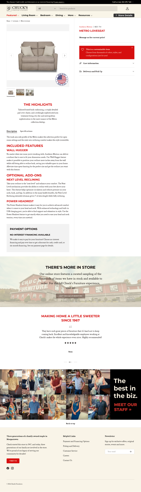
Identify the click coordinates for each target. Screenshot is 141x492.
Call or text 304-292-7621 (121, 2)
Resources (84, 15)
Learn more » (59, 2)
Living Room (28, 15)
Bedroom (45, 15)
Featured (12, 15)
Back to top (70, 423)
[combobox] (76, 8)
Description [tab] (12, 131)
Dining (59, 15)
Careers (66, 455)
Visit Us (13, 461)
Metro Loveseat (25, 21)
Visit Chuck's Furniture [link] (70, 296)
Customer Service (70, 451)
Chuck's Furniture (16, 484)
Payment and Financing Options (76, 441)
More (70, 15)
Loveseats (15, 21)
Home (8, 21)
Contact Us (67, 460)
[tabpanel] (38, 177)
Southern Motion (85, 27)
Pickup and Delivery (71, 446)
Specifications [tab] (26, 131)
